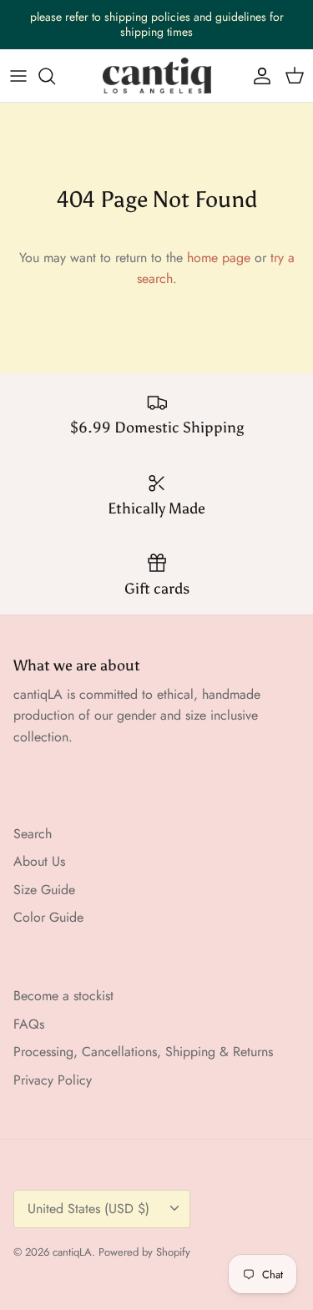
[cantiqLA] (157, 76)
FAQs (28, 1024)
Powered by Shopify (144, 1252)
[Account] (258, 76)
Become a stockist (63, 995)
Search (32, 833)
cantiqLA (72, 1252)
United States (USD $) (88, 1208)
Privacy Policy (52, 1080)
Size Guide (44, 889)
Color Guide (48, 917)
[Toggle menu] (18, 76)
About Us (39, 861)
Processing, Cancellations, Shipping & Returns (143, 1051)
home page (218, 257)
